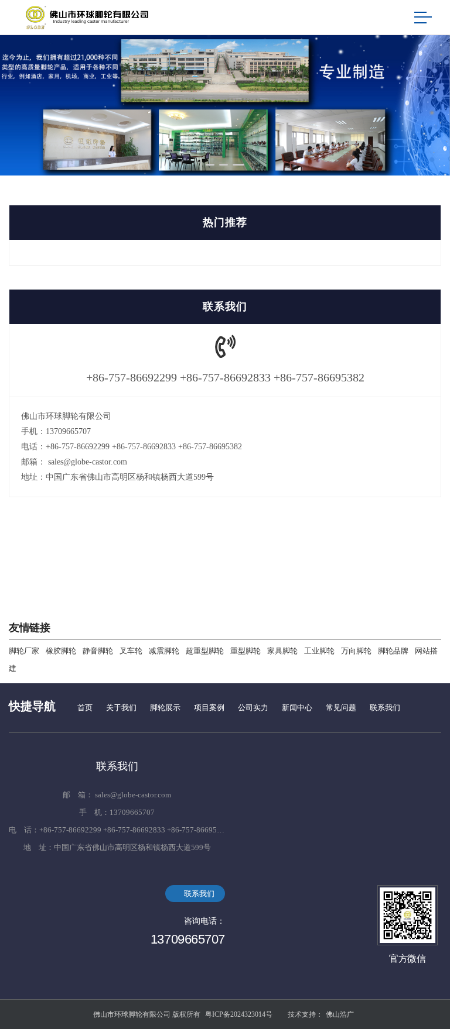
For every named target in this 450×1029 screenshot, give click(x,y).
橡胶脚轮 (61, 650)
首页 (85, 707)
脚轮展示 (165, 707)
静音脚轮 (98, 650)
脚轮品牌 (393, 650)
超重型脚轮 (205, 650)
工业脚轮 (319, 650)
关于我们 (121, 707)
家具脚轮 (282, 650)
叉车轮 (131, 650)
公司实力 (253, 707)
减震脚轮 (164, 650)
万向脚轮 (356, 650)
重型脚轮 (245, 650)
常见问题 (341, 707)
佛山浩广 (340, 1014)
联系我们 (385, 707)
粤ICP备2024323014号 (238, 1014)
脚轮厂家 (24, 650)
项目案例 (209, 707)
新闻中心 (297, 707)
